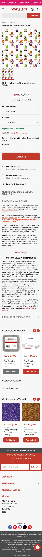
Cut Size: (5, 117)
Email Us (6, 509)
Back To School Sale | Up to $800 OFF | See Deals (21, 3)
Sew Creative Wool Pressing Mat (9, 363)
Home (4, 22)
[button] (3, 9)
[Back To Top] (38, 553)
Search (35, 15)
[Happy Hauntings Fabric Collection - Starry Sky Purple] (11, 423)
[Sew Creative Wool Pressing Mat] (11, 354)
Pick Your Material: (9, 106)
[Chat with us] (32, 9)
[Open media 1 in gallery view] (35, 33)
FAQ (4, 512)
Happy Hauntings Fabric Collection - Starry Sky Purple (11, 433)
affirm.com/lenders (29, 542)
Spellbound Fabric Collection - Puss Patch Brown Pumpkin (30, 433)
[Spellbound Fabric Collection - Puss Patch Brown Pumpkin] (31, 423)
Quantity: (5, 144)
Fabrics (12, 22)
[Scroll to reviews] (21, 89)
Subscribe (35, 467)
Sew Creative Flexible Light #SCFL (29, 363)
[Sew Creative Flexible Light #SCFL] (31, 354)
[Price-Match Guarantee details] (25, 184)
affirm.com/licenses (6, 549)
